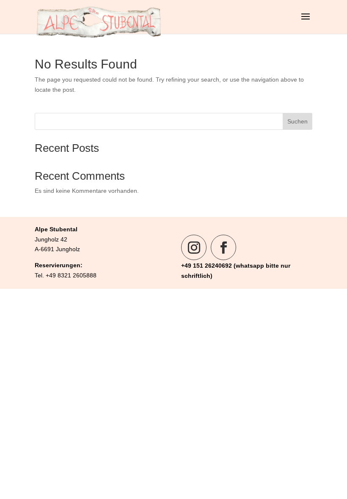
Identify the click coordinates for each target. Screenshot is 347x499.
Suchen (297, 121)
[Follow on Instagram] (194, 247)
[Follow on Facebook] (223, 247)
